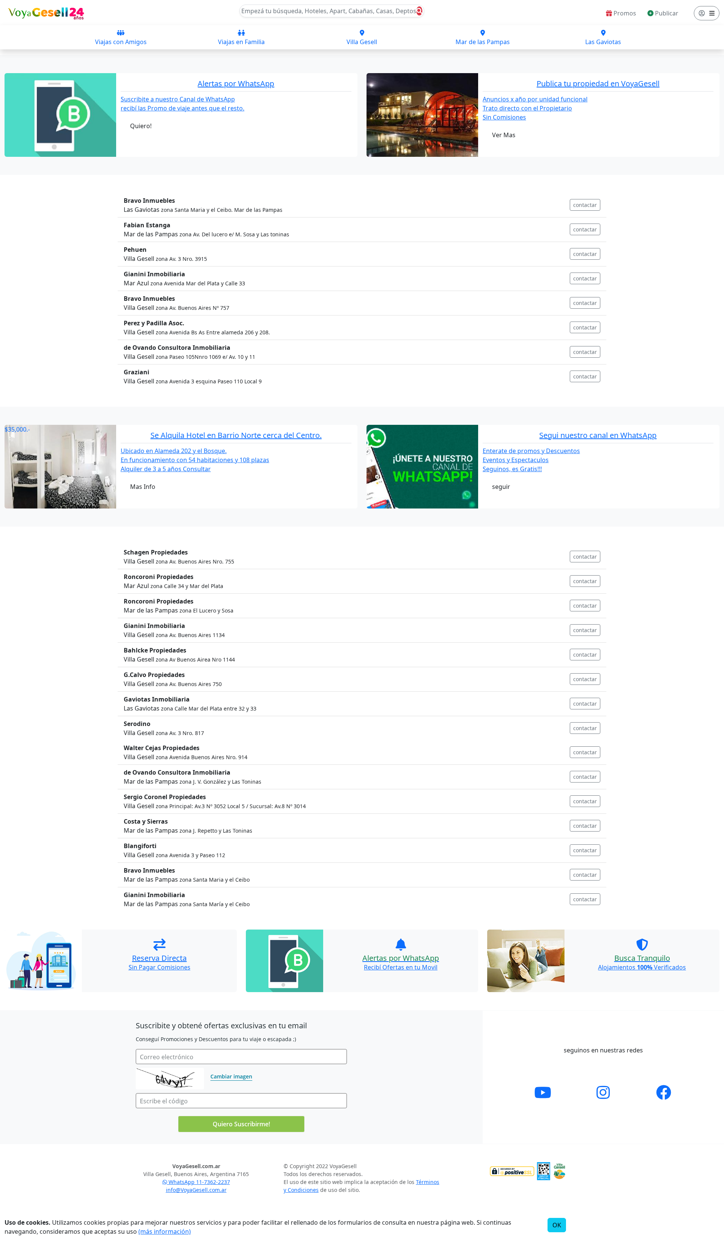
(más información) (164, 1231)
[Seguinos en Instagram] (603, 1092)
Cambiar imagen (231, 1076)
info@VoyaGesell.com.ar (196, 1189)
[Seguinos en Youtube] (542, 1092)
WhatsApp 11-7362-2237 (198, 1181)
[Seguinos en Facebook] (663, 1092)
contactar (585, 204)
